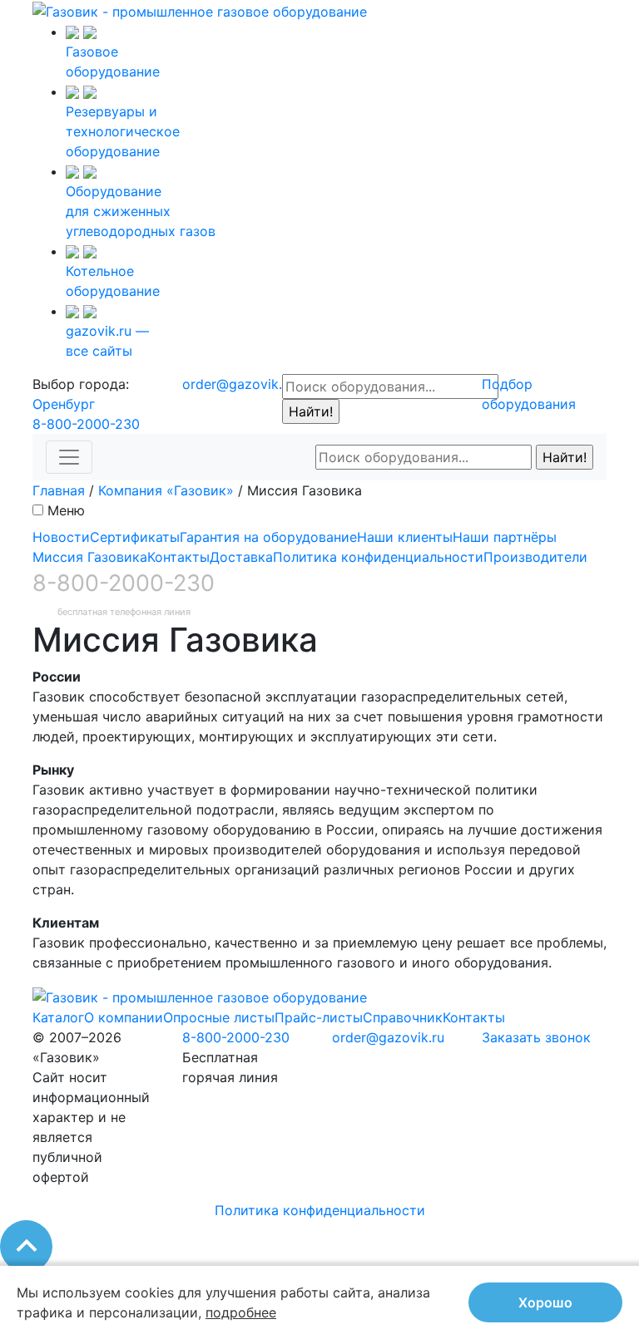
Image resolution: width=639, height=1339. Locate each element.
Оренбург (63, 404)
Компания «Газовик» (166, 490)
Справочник (403, 1017)
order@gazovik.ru (238, 384)
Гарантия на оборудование (268, 537)
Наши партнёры (505, 537)
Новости (61, 537)
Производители (535, 557)
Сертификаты (135, 537)
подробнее (241, 1312)
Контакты (178, 557)
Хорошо (545, 1302)
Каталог (58, 1017)
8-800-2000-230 (86, 424)
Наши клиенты (405, 537)
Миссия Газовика (89, 557)
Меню (66, 510)
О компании (123, 1017)
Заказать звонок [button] (536, 1037)
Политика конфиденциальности (378, 557)
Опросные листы (219, 1017)
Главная (58, 490)
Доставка (241, 557)
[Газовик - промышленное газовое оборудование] (199, 10)
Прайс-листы (319, 1017)
